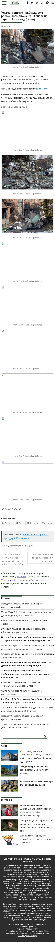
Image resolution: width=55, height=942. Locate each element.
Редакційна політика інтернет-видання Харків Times (27, 931)
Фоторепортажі (16, 546)
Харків (30, 546)
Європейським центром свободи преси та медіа (29, 912)
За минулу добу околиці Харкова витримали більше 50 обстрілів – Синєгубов (12, 559)
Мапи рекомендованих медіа (33, 934)
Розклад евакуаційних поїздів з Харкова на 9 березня (42, 557)
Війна (6, 546)
